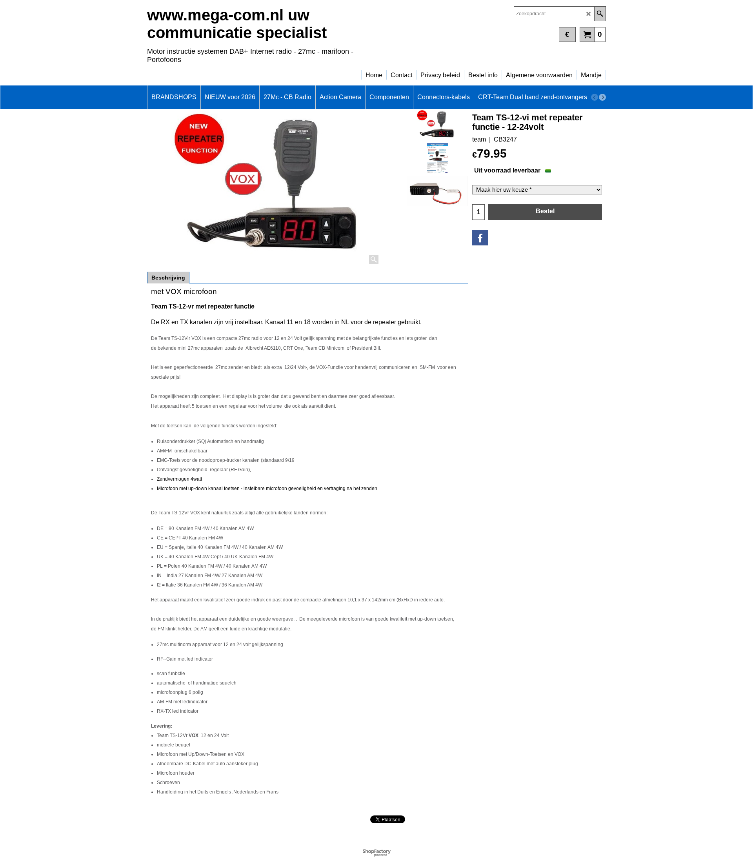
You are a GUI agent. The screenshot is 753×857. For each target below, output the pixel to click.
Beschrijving (168, 277)
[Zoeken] (600, 14)
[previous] (594, 97)
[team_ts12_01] (437, 191)
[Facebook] (480, 237)
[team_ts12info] (437, 158)
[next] (602, 97)
